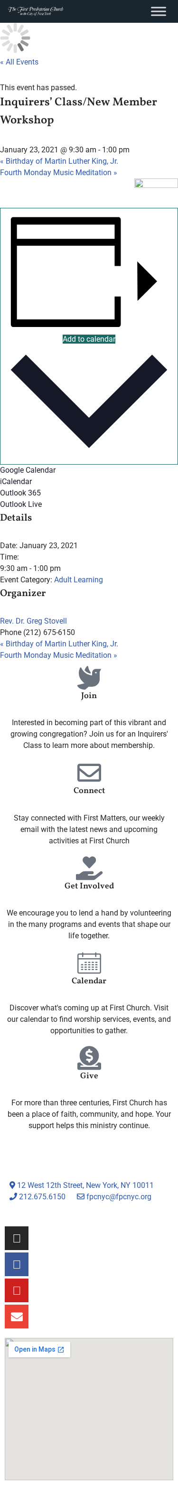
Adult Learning (78, 579)
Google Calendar (28, 470)
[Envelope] (16, 1316)
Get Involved (89, 886)
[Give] (89, 1058)
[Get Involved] (89, 868)
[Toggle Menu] (158, 11)
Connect (89, 791)
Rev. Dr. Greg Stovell (33, 621)
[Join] (89, 678)
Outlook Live (21, 504)
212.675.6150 (41, 1196)
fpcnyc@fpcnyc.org (118, 1196)
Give (89, 1076)
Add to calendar (89, 339)
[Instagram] (16, 1238)
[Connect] (89, 773)
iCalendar (16, 481)
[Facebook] (16, 1264)
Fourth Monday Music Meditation (58, 172)
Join (89, 696)
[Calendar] (89, 963)
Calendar (89, 981)
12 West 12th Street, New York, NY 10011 (84, 1185)
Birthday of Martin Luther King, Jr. (59, 161)
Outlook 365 (20, 492)
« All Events (19, 61)
